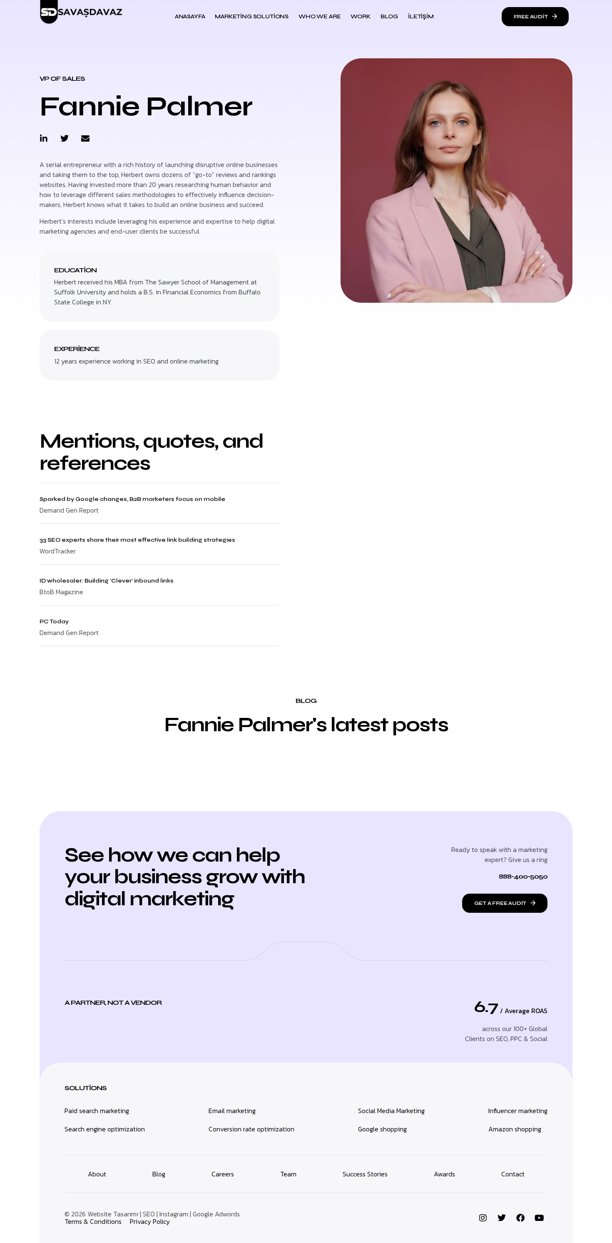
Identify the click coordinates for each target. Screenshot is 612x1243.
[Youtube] (539, 1218)
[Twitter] (64, 139)
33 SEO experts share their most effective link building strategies (137, 539)
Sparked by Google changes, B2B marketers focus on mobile (132, 499)
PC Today (54, 621)
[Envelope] (85, 139)
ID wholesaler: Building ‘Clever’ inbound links (107, 580)
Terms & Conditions (93, 1221)
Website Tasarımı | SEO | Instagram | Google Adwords (164, 1214)
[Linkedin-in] (44, 139)
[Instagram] (483, 1218)
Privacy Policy (150, 1221)
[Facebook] (520, 1218)
